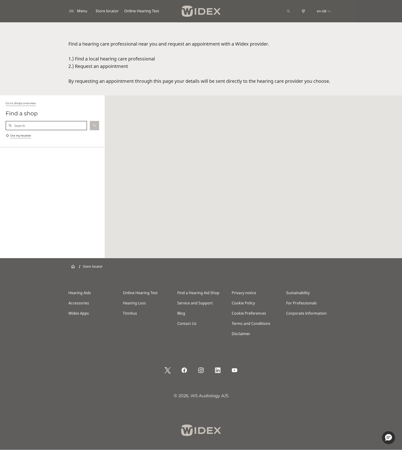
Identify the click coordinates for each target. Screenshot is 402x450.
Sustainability (298, 292)
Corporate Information (306, 313)
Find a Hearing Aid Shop (198, 292)
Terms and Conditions (251, 323)
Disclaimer (241, 333)
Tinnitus (130, 313)
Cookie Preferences (249, 313)
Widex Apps (78, 313)
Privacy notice (244, 292)
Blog (181, 313)
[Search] (288, 11)
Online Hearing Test (141, 10)
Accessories (78, 303)
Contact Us (187, 323)
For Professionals (301, 303)
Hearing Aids (79, 292)
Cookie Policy (243, 303)
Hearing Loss (134, 303)
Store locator (107, 10)
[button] (388, 437)
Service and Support (195, 303)
